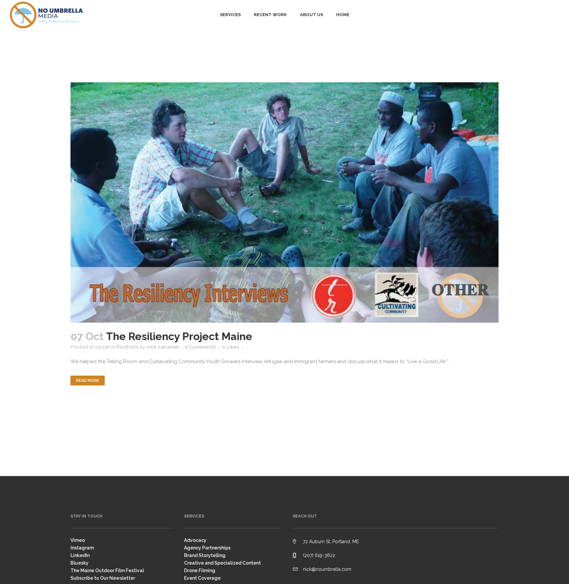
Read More (87, 380)
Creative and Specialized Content (222, 563)
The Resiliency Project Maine (179, 336)
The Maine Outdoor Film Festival (107, 570)
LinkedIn (80, 555)
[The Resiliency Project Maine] (284, 202)
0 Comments (200, 347)
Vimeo (77, 540)
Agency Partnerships (207, 547)
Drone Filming (199, 570)
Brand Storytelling (205, 555)
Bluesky (79, 563)
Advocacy (195, 540)
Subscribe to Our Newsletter (102, 578)
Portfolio (127, 347)
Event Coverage (202, 578)
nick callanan (163, 347)
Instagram (82, 547)
